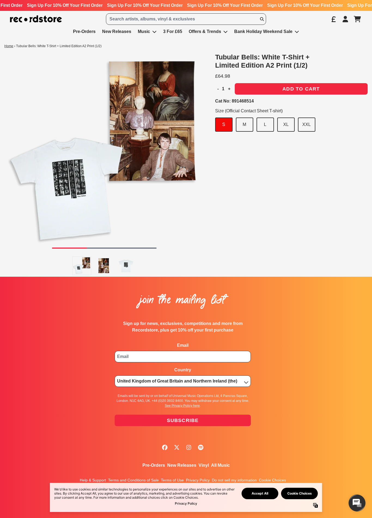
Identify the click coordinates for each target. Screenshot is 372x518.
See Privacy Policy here (182, 406)
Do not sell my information (234, 480)
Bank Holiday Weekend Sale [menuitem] (263, 31)
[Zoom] (104, 153)
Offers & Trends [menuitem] (205, 31)
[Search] (261, 19)
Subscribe (183, 420)
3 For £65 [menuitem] (172, 31)
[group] (81, 265)
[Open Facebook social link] (165, 447)
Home (8, 46)
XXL (306, 124)
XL (286, 124)
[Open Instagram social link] (189, 447)
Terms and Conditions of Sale (133, 480)
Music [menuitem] (144, 31)
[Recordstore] (36, 19)
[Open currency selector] (333, 19)
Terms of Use (172, 480)
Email (182, 345)
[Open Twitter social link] (177, 447)
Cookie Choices (272, 480)
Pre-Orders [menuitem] (84, 31)
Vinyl (204, 465)
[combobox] (186, 19)
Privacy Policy (198, 480)
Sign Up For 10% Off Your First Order (65, 5)
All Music (220, 465)
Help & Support (93, 480)
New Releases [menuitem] (116, 31)
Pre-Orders (153, 465)
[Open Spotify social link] (201, 447)
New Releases (181, 465)
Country (182, 370)
